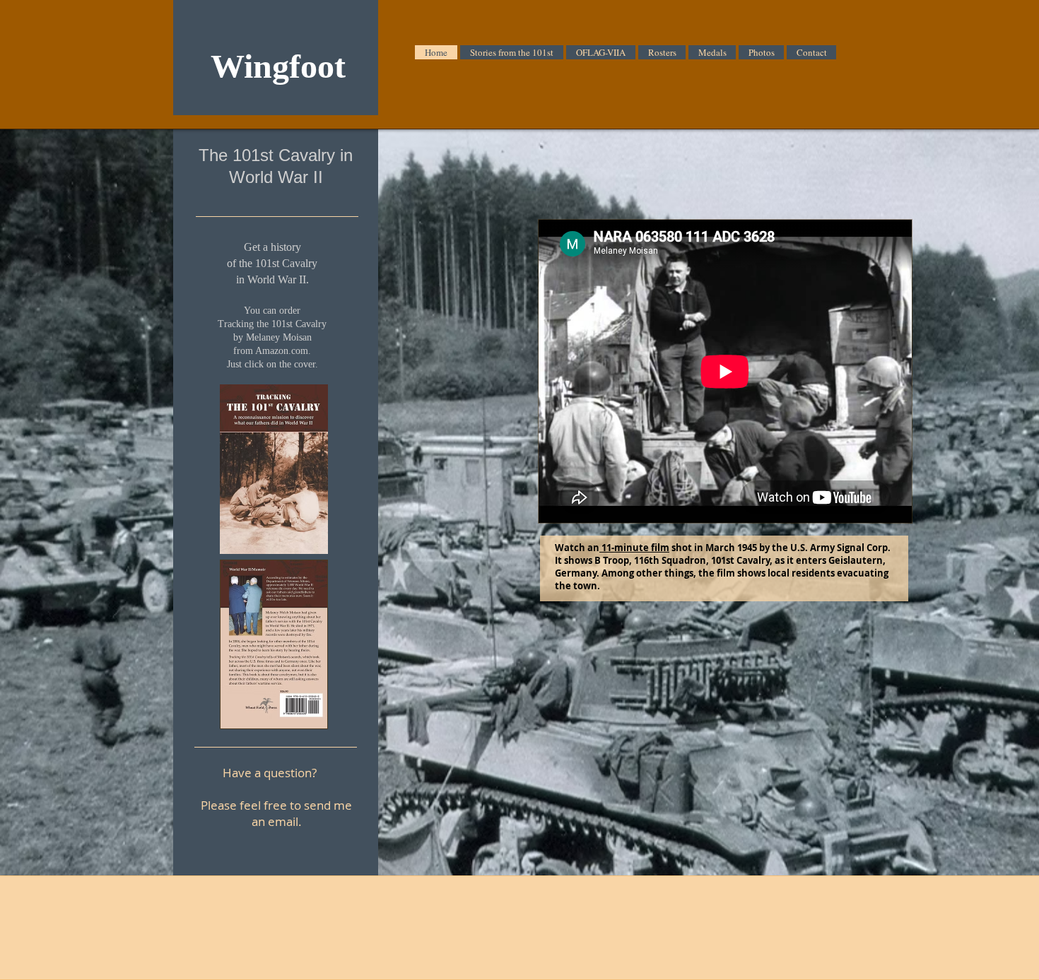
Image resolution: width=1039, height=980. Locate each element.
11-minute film (634, 547)
